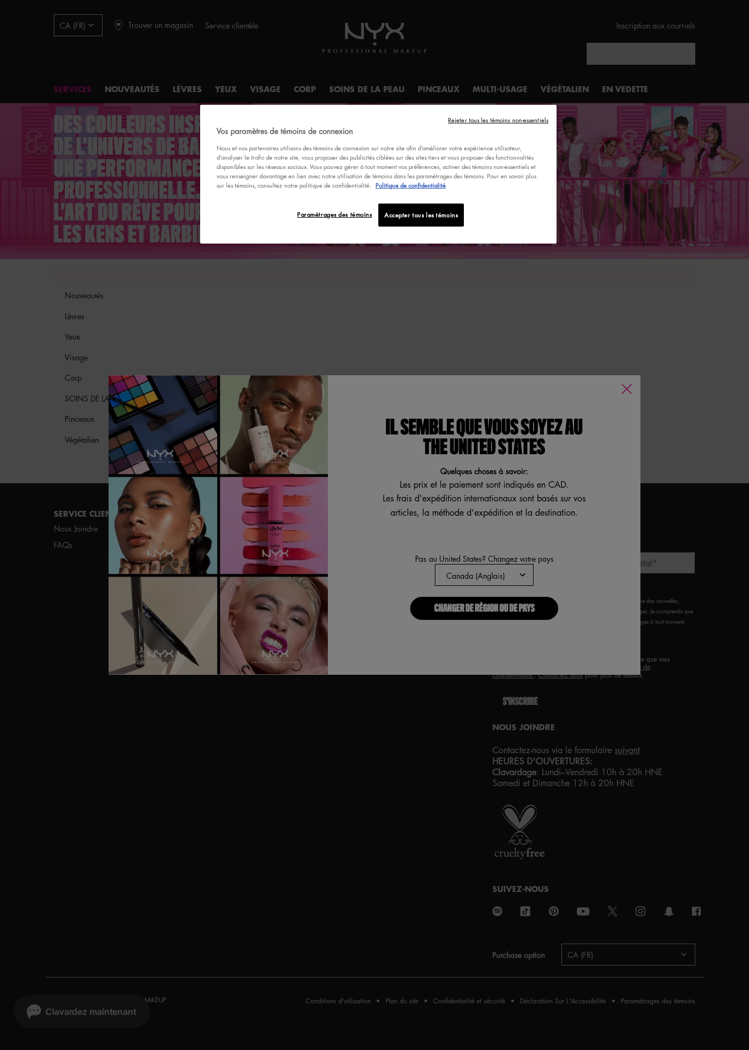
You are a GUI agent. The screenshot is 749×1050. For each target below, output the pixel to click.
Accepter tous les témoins (421, 215)
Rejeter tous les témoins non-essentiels (498, 120)
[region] (378, 174)
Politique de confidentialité (411, 185)
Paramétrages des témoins (334, 214)
